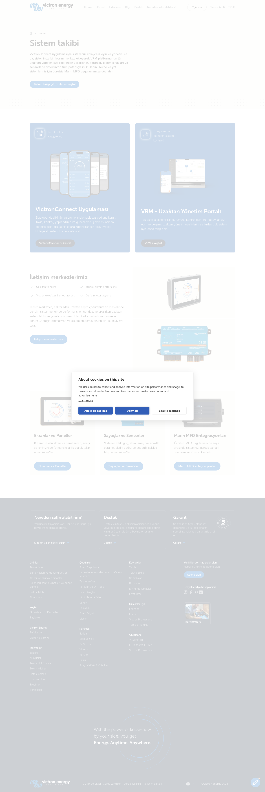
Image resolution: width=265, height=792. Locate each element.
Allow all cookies (95, 410)
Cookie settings (169, 410)
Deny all (132, 410)
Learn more (85, 400)
